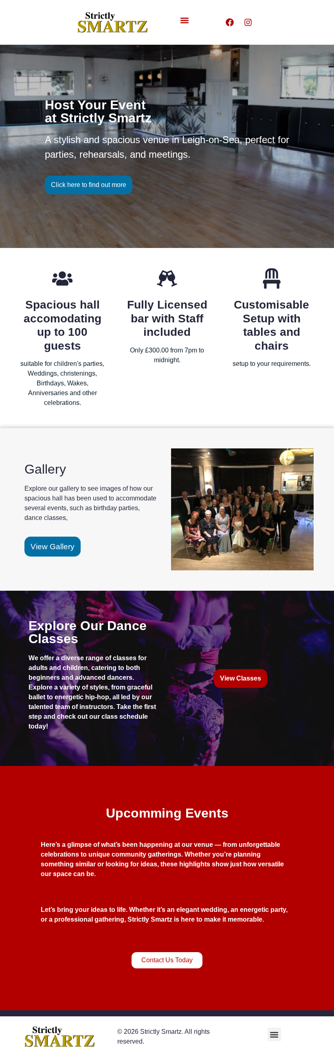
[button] (184, 20)
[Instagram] (248, 22)
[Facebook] (230, 22)
